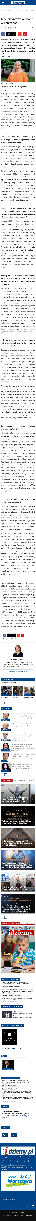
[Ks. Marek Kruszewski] (8, 1067)
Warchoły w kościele (4, 730)
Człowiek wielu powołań (9, 1085)
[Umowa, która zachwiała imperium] (6, 691)
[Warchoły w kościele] (6, 727)
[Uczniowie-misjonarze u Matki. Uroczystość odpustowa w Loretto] (18, 882)
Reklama (21, 1212)
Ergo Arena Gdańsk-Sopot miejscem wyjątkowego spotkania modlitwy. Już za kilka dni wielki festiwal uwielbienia (17, 865)
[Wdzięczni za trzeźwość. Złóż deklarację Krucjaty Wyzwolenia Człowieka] (18, 816)
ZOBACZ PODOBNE (8, 680)
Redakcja (9, 1215)
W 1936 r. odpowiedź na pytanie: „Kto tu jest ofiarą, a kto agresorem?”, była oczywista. (22, 726)
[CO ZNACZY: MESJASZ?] (18, 691)
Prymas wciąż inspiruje (5, 750)
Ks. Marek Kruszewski (7, 1069)
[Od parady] (6, 757)
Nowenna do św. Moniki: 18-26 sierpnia (13, 1088)
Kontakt (16, 1215)
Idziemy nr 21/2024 (6, 29)
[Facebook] (28, 1206)
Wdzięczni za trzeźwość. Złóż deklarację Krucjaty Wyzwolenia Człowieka (17, 822)
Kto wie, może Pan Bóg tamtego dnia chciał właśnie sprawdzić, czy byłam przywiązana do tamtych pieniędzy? (21, 766)
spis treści (30, 923)
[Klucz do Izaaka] (6, 767)
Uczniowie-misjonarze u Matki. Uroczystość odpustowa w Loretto (15, 888)
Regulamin (29, 1215)
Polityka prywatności (18, 1219)
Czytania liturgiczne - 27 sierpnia (11, 995)
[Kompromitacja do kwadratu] (6, 737)
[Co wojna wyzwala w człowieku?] (29, 691)
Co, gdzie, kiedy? (7, 780)
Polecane (14, 1212)
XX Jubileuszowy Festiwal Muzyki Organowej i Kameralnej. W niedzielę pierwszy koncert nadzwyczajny (16, 909)
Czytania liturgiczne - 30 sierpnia (11, 986)
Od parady (4, 760)
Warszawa (22, 780)
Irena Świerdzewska (18, 659)
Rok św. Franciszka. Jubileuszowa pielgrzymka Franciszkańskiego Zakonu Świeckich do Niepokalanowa (17, 799)
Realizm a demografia (4, 720)
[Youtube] (33, 1206)
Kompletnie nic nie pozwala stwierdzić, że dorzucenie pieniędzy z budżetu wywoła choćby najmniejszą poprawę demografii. (22, 716)
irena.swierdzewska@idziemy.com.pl (18, 671)
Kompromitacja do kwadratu (5, 740)
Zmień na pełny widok (8, 1199)
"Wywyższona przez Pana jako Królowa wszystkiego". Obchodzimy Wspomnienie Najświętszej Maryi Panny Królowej (17, 1093)
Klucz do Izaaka (5, 771)
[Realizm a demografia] (6, 717)
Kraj (15, 780)
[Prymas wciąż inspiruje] (6, 747)
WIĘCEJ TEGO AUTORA (9, 682)
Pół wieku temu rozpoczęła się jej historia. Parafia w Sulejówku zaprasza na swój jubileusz (17, 843)
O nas (4, 1215)
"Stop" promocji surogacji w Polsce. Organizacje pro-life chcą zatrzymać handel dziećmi (17, 999)
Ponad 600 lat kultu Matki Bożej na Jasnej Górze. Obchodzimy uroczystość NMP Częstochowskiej (15, 983)
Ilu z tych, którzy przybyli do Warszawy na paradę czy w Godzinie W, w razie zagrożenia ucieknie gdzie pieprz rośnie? (23, 756)
